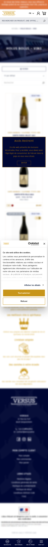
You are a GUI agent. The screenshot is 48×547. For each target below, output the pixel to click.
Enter (24, 163)
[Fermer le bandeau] (44, 244)
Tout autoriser (24, 293)
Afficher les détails (32, 285)
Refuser (24, 301)
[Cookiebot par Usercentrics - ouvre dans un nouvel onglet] (29, 243)
